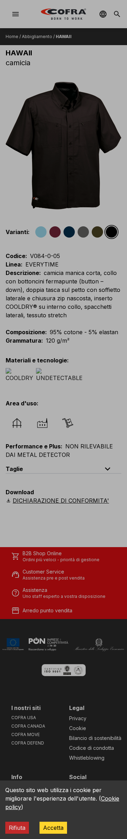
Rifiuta (17, 827)
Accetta (53, 827)
